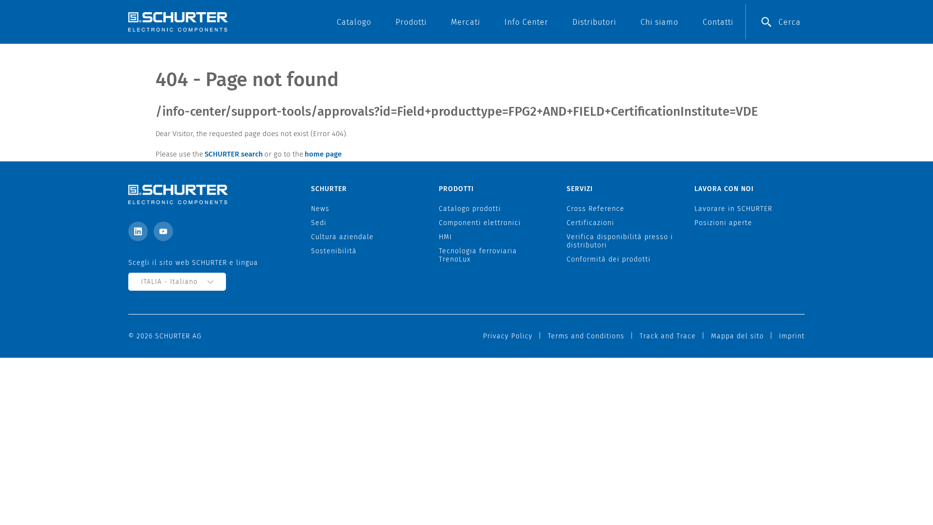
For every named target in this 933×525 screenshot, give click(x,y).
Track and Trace (667, 336)
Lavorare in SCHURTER (733, 209)
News (320, 209)
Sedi (319, 223)
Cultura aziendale (342, 237)
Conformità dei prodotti (609, 259)
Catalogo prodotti (470, 209)
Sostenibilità (334, 251)
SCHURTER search (234, 154)
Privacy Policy (508, 336)
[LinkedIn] (138, 231)
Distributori (594, 22)
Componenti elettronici (480, 223)
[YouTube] (163, 231)
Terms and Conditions (586, 336)
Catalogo (354, 22)
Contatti (718, 22)
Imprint (792, 336)
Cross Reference (595, 209)
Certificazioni (590, 223)
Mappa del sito (737, 336)
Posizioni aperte (723, 223)
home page (323, 154)
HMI (445, 237)
